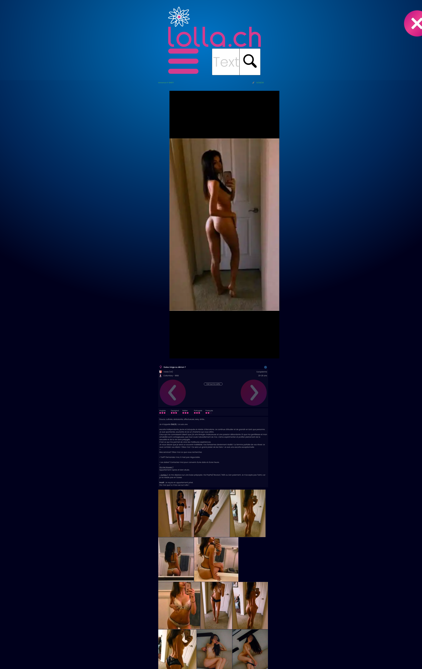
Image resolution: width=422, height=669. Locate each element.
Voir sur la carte (213, 384)
